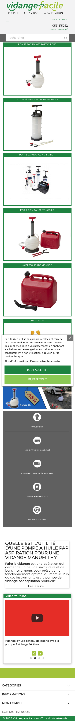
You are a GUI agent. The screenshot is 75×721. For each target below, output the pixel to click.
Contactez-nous (16, 712)
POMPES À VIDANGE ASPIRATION (37, 154)
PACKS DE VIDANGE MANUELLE (37, 210)
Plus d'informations (16, 361)
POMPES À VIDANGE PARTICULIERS (37, 44)
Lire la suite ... (37, 586)
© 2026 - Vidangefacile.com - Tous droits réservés (35, 718)
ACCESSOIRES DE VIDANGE (37, 265)
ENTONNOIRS (37, 320)
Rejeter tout (37, 379)
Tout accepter (37, 370)
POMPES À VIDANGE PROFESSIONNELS (37, 99)
